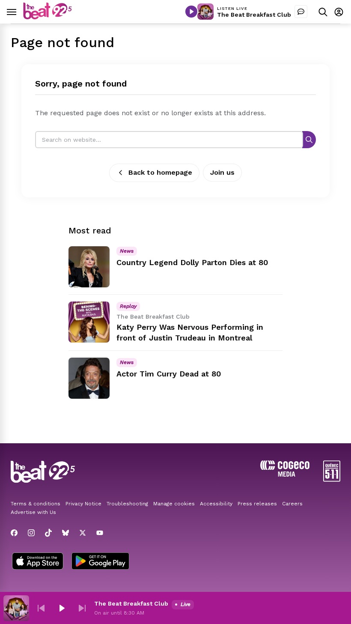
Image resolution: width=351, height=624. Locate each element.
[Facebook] (14, 532)
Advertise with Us (33, 512)
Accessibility (216, 504)
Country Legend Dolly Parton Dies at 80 (192, 262)
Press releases (257, 504)
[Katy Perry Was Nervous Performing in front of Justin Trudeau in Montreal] (89, 322)
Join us (222, 172)
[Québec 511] (331, 479)
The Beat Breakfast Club (254, 14)
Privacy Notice (83, 504)
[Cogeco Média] (284, 474)
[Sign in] (338, 12)
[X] (82, 532)
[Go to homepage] (47, 17)
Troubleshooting (127, 504)
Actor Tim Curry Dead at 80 (168, 373)
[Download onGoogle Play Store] (100, 561)
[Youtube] (99, 532)
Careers (292, 504)
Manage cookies (174, 504)
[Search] (309, 139)
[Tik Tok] (48, 532)
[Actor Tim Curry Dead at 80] (89, 378)
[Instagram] (31, 532)
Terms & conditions (35, 504)
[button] (41, 608)
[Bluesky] (65, 532)
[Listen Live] (191, 11)
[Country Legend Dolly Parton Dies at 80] (89, 266)
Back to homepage (160, 172)
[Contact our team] (300, 11)
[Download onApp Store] (38, 561)
